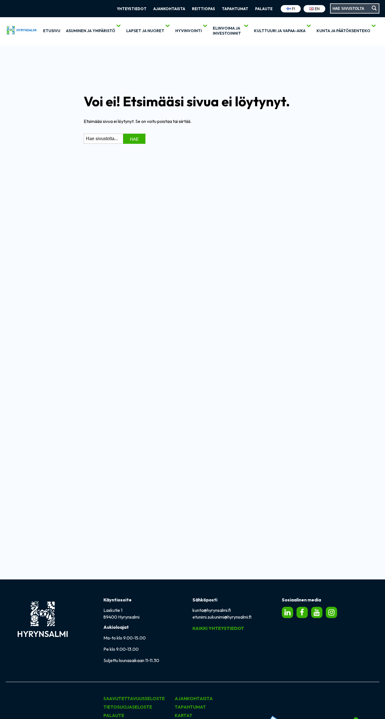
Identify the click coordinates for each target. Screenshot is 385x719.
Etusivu (51, 30)
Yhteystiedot (132, 8)
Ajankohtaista (169, 8)
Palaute (264, 8)
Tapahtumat (235, 8)
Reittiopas (203, 8)
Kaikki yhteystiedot (218, 628)
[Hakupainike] (374, 8)
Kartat (184, 715)
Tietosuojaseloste (127, 707)
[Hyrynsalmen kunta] (21, 31)
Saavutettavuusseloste (134, 698)
